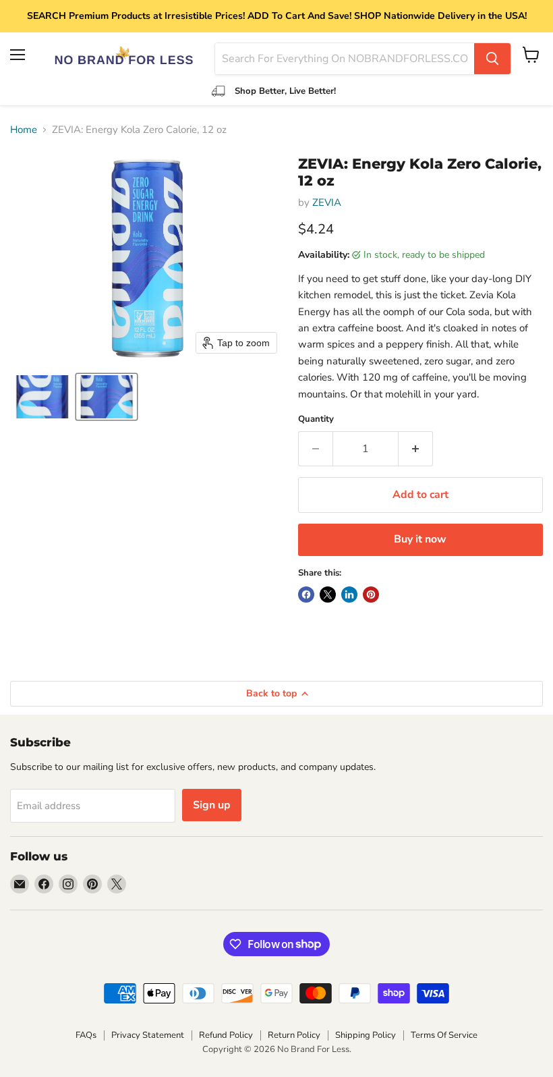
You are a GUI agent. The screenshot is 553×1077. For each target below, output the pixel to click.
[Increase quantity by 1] (416, 448)
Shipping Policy (365, 1035)
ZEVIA (326, 202)
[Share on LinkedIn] (349, 594)
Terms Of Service (444, 1035)
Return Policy (294, 1035)
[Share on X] (328, 594)
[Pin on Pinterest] (371, 594)
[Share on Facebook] (306, 594)
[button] (42, 397)
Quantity (316, 419)
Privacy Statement (147, 1035)
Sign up (212, 805)
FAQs (86, 1035)
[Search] (492, 58)
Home (23, 130)
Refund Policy (226, 1035)
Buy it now (420, 539)
